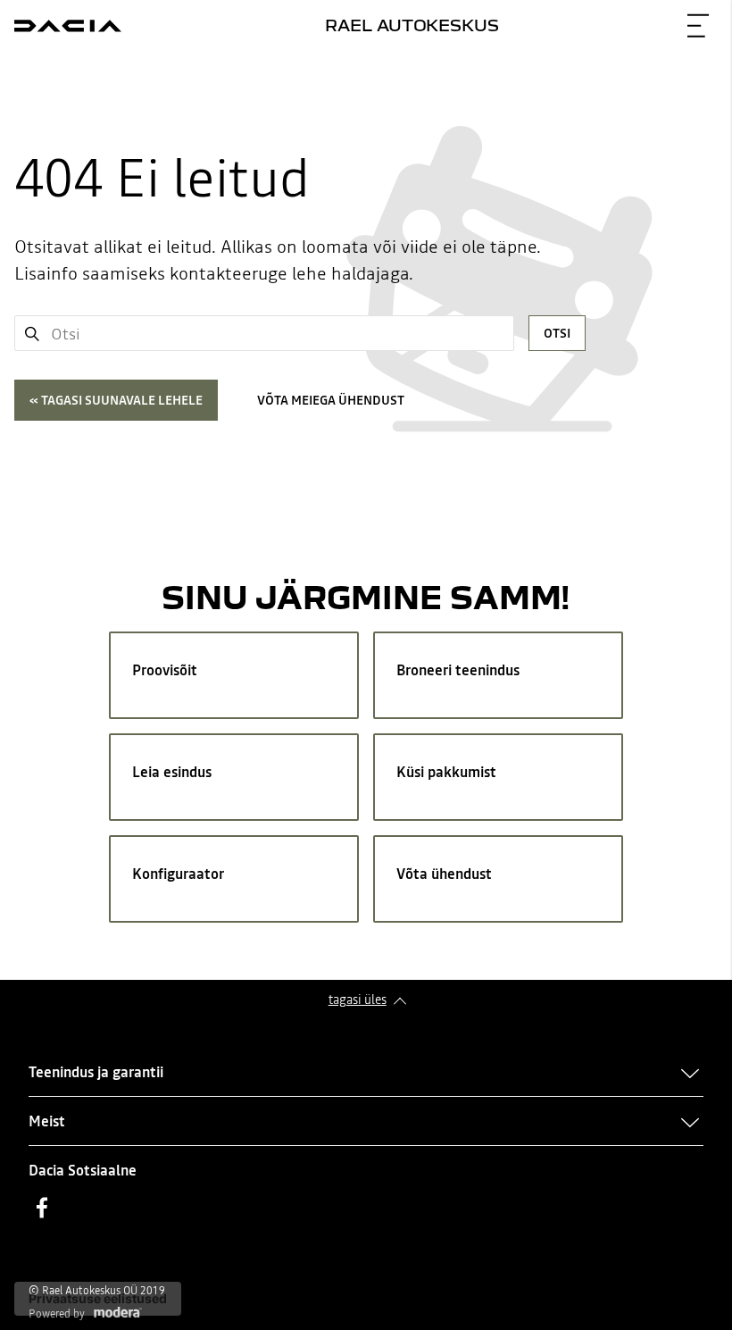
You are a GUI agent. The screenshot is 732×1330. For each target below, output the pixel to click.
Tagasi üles (358, 999)
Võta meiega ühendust (330, 400)
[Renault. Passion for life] (67, 26)
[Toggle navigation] (698, 25)
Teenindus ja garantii (96, 1072)
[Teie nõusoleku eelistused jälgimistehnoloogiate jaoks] (97, 1299)
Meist (47, 1121)
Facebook (42, 1207)
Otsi (557, 333)
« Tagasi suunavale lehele (116, 400)
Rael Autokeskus (412, 24)
